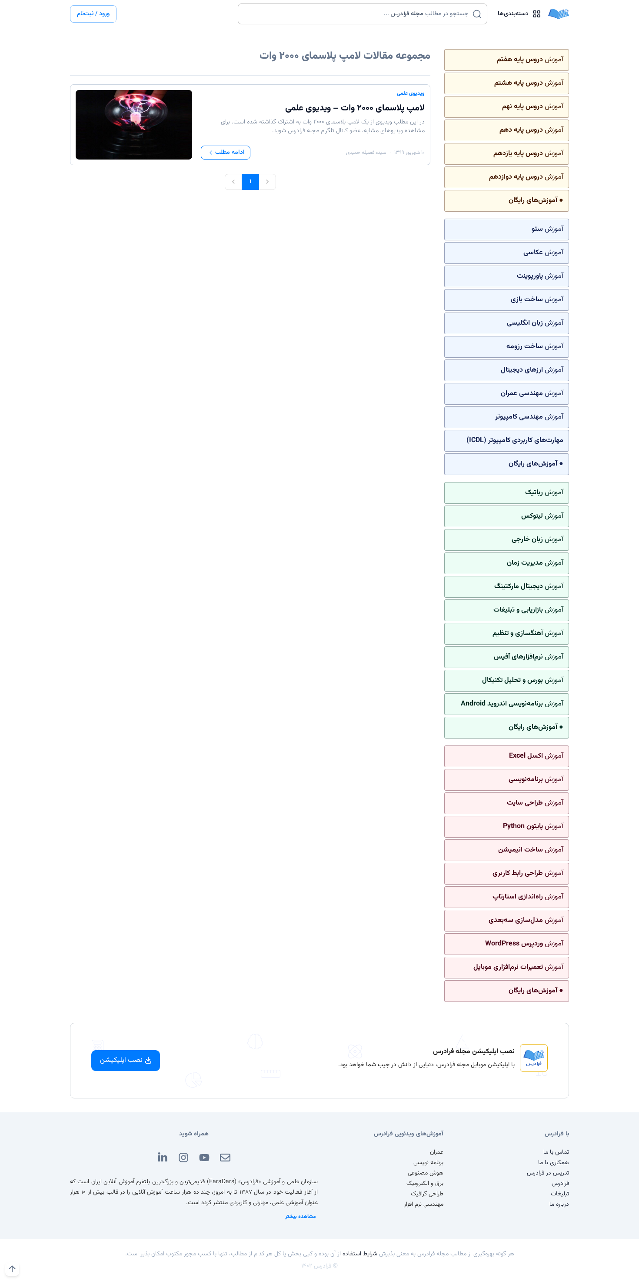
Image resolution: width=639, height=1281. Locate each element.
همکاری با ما (553, 1163)
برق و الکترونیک (424, 1183)
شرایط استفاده (360, 1254)
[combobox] (357, 14)
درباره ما (559, 1204)
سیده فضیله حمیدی (366, 152)
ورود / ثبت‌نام (93, 14)
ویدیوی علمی (411, 93)
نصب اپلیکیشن (121, 1060)
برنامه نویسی (428, 1163)
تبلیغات (560, 1194)
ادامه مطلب (230, 152)
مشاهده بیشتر (300, 1216)
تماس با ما (556, 1152)
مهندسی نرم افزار (423, 1204)
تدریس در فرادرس (548, 1173)
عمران (436, 1152)
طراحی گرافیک (427, 1194)
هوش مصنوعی (425, 1173)
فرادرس (560, 1183)
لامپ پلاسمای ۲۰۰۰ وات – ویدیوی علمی (355, 108)
